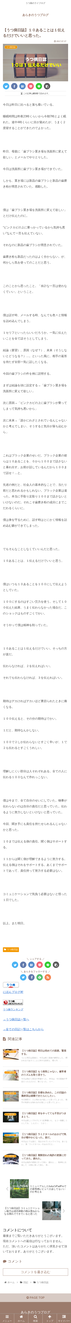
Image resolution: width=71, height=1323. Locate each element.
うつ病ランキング (13, 1009)
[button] (64, 699)
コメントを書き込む (35, 1272)
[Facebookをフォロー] (31, 977)
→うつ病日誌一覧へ (16, 1019)
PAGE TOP (37, 1297)
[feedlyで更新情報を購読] (39, 977)
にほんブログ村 (13, 992)
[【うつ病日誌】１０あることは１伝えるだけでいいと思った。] (22, 86)
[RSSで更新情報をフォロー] (48, 977)
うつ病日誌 (12, 949)
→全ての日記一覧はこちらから (23, 1029)
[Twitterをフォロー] (23, 977)
